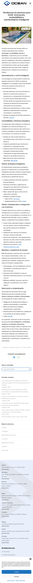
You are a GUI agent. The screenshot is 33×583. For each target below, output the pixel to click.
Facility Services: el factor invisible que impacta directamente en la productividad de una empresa (15, 390)
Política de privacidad (20, 580)
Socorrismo (5, 439)
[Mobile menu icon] (30, 3)
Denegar (16, 576)
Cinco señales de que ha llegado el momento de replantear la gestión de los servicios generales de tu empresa (16, 383)
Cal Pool (11, 117)
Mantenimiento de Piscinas (9, 435)
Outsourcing (5, 450)
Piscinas (5, 31)
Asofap (10, 316)
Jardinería (4, 446)
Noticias (5, 28)
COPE (19, 244)
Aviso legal (6, 551)
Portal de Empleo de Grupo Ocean (11, 416)
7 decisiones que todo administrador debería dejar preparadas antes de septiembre (15, 404)
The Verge (16, 199)
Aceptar (16, 572)
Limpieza (4, 427)
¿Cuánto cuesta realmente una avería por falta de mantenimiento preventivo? (15, 397)
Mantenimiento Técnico (8, 442)
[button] (30, 559)
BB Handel (14, 160)
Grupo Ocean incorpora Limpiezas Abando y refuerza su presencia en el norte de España (16, 411)
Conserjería (5, 431)
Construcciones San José (11, 247)
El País (24, 201)
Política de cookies (11, 580)
